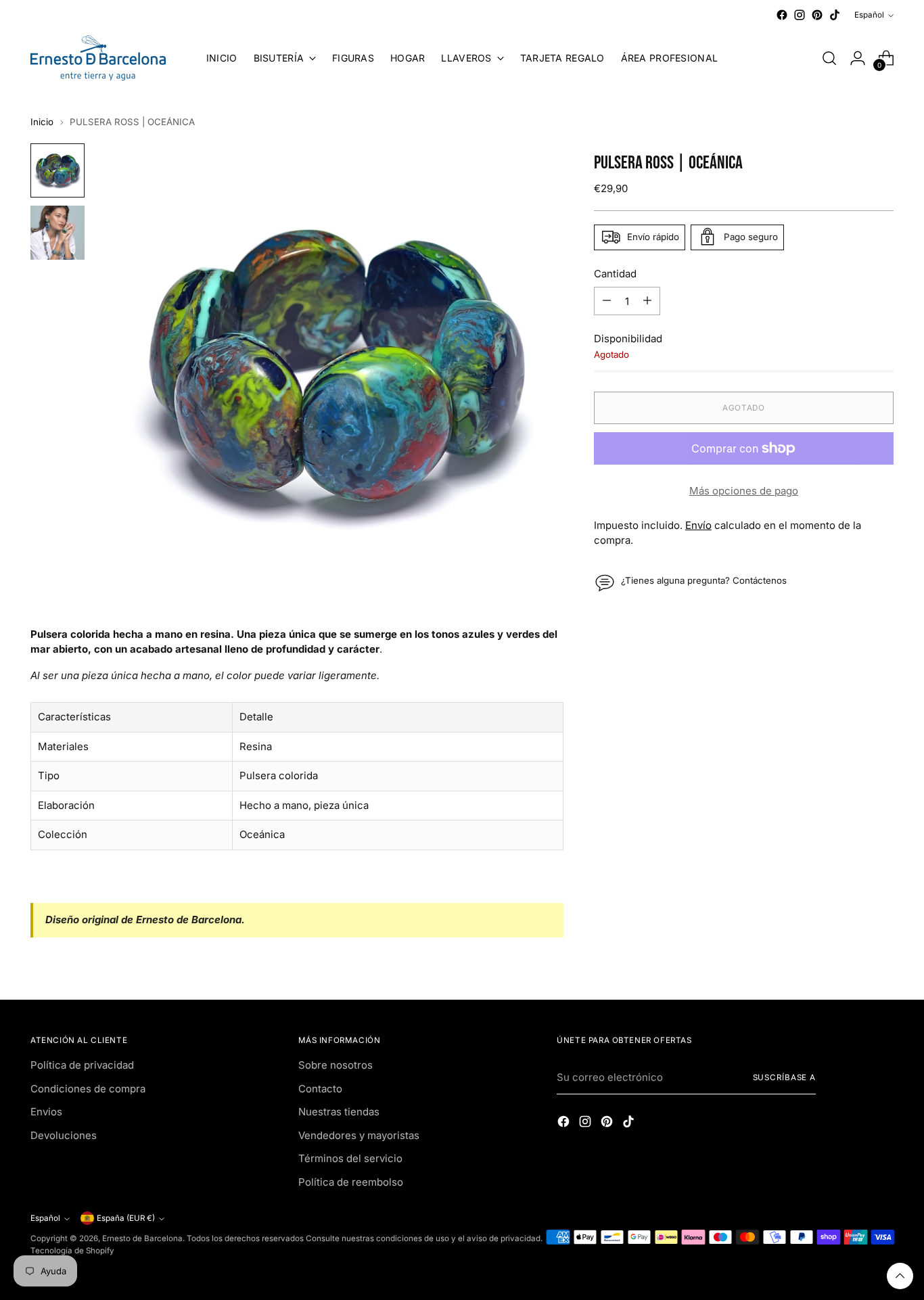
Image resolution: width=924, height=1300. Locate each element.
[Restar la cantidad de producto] (607, 301)
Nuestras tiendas (338, 1111)
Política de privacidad (82, 1065)
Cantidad (615, 272)
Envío (698, 524)
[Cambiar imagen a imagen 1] (57, 170)
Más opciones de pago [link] (743, 490)
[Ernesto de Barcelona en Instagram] (799, 15)
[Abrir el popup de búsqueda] (829, 58)
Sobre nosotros (335, 1065)
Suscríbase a (784, 1077)
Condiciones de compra (87, 1088)
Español (869, 15)
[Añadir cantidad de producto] (647, 301)
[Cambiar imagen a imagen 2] (57, 233)
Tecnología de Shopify (72, 1250)
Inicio (41, 121)
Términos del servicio (350, 1158)
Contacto (320, 1088)
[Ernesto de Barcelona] (98, 57)
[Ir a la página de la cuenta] (857, 58)
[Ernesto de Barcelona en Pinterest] (817, 15)
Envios (46, 1111)
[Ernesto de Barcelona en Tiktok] (835, 15)
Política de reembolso (350, 1182)
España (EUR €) (126, 1218)
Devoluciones (63, 1135)
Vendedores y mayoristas (358, 1135)
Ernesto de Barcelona (142, 1238)
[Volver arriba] (900, 1276)
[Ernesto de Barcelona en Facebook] (782, 15)
